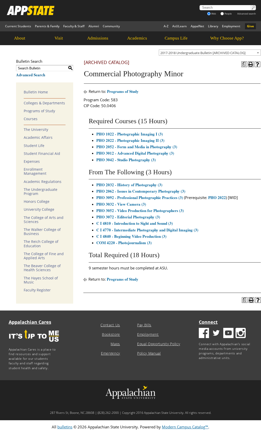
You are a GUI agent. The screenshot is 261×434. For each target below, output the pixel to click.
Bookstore (111, 334)
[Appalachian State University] (91, 10)
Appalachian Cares (30, 322)
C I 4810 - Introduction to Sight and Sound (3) (134, 223)
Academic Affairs (38, 137)
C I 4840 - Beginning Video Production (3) (131, 236)
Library (213, 26)
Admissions (97, 38)
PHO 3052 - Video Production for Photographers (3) (140, 210)
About (19, 38)
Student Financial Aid (42, 153)
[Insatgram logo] (241, 333)
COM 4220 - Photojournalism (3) (124, 242)
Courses (30, 119)
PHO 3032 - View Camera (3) (121, 204)
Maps (115, 344)
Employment (231, 26)
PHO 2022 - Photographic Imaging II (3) (130, 140)
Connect (208, 322)
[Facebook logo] (204, 333)
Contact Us (110, 325)
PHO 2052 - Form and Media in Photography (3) (136, 147)
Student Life (34, 145)
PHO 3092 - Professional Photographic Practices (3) (139, 197)
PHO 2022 (217, 197)
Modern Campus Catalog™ (185, 426)
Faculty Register (37, 290)
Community (111, 26)
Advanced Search (30, 75)
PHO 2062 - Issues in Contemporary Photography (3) (140, 191)
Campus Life (176, 38)
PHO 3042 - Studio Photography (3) (126, 160)
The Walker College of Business (42, 231)
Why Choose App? (227, 38)
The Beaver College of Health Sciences (42, 268)
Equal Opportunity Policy (158, 344)
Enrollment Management (35, 171)
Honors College (36, 201)
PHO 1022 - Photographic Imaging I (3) (129, 134)
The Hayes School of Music (41, 280)
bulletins (64, 426)
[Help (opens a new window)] (257, 64)
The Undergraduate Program (40, 191)
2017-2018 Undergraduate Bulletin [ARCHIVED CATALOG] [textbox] (202, 53)
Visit (59, 38)
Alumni (93, 26)
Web (213, 13)
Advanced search (246, 13)
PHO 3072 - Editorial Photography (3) (128, 217)
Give (250, 26)
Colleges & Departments (44, 103)
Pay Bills (144, 325)
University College (39, 209)
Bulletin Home (36, 92)
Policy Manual (149, 353)
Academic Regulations (42, 181)
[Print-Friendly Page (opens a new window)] (251, 64)
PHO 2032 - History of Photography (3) (129, 185)
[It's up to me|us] (34, 343)
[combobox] (210, 52)
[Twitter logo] (216, 333)
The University (36, 129)
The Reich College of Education (41, 243)
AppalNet (197, 26)
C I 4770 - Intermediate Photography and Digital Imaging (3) (147, 230)
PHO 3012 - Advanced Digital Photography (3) (135, 153)
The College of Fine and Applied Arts (44, 256)
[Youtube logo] (228, 333)
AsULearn (179, 26)
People (228, 13)
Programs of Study (39, 111)
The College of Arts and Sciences (43, 219)
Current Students (18, 26)
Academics (137, 38)
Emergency (110, 353)
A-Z (166, 26)
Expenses (32, 161)
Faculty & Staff (74, 26)
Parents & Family (47, 26)
